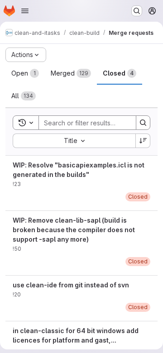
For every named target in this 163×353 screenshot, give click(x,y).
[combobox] (74, 141)
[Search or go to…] (136, 10)
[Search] (143, 122)
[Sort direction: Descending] (143, 141)
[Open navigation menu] (25, 11)
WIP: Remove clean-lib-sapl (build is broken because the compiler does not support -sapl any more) (74, 229)
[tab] (25, 73)
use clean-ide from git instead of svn (71, 285)
